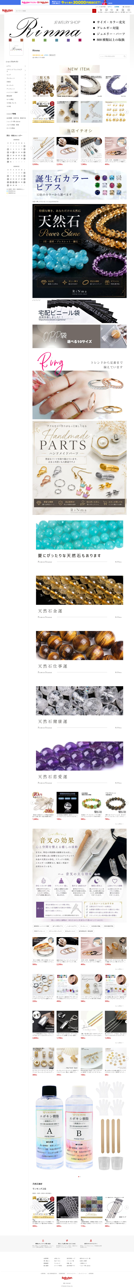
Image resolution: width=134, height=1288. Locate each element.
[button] (127, 7)
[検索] (94, 11)
